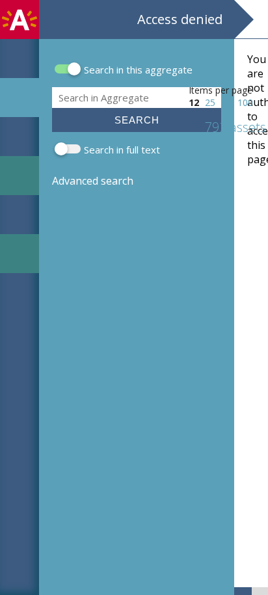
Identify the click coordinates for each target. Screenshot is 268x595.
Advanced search (92, 181)
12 (194, 102)
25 (210, 102)
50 (226, 102)
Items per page (220, 90)
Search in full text (122, 149)
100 (245, 102)
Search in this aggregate (138, 69)
